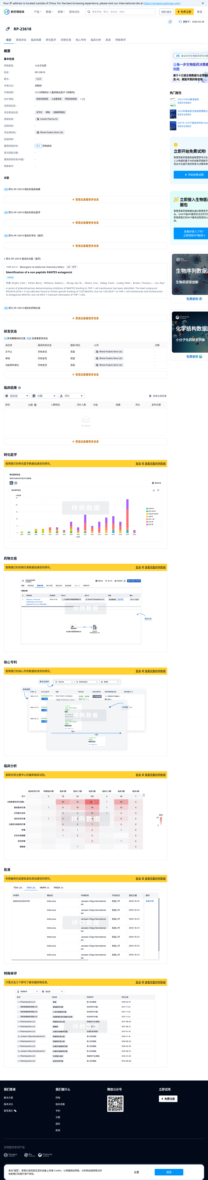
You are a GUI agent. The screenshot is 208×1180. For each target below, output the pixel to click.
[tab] (8, 40)
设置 (136, 1172)
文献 (58, 1117)
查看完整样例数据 (155, 463)
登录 (199, 12)
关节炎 (39, 112)
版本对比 (74, 12)
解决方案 (8, 1097)
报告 (58, 1123)
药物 (58, 1097)
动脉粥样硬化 (59, 112)
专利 (58, 1110)
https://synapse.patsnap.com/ (161, 3)
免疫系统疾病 (42, 99)
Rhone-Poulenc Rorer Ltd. (51, 132)
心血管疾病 (56, 99)
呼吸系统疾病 (71, 99)
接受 (169, 1172)
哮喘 (48, 112)
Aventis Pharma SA (49, 119)
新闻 (58, 1130)
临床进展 (60, 1104)
